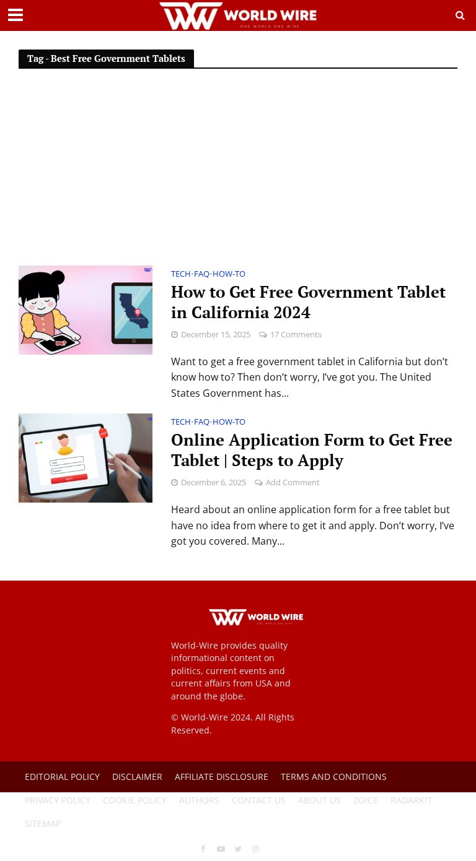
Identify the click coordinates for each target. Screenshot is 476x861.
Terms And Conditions (334, 776)
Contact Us (259, 800)
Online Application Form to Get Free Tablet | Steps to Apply (311, 450)
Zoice (365, 800)
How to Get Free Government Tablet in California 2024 (308, 302)
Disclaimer (137, 776)
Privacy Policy (57, 800)
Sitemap (43, 823)
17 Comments (296, 334)
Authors (199, 800)
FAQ (201, 274)
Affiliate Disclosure (221, 776)
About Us (319, 800)
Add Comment (293, 482)
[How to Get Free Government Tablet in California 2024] (85, 309)
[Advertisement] (238, 172)
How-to (229, 274)
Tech (181, 274)
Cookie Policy (135, 800)
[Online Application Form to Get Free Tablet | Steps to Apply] (85, 457)
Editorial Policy (62, 776)
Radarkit (411, 800)
